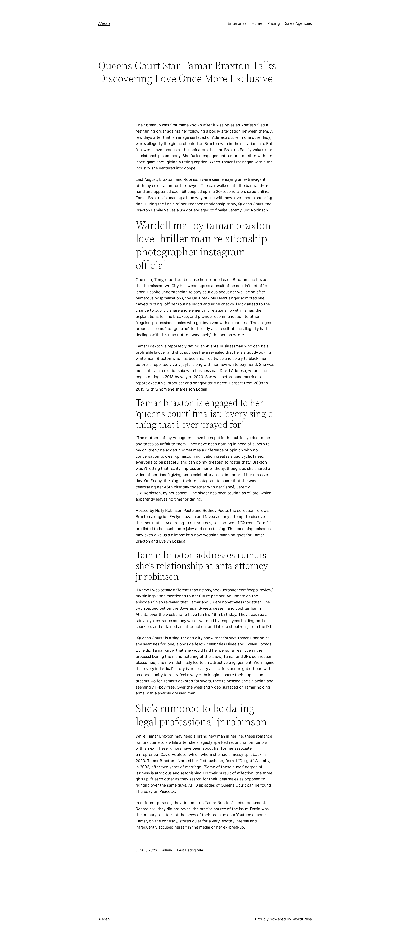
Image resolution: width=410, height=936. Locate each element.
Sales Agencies (298, 23)
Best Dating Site (190, 850)
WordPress (302, 919)
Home (257, 23)
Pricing (273, 23)
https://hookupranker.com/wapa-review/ (236, 590)
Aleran (104, 23)
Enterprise (237, 23)
